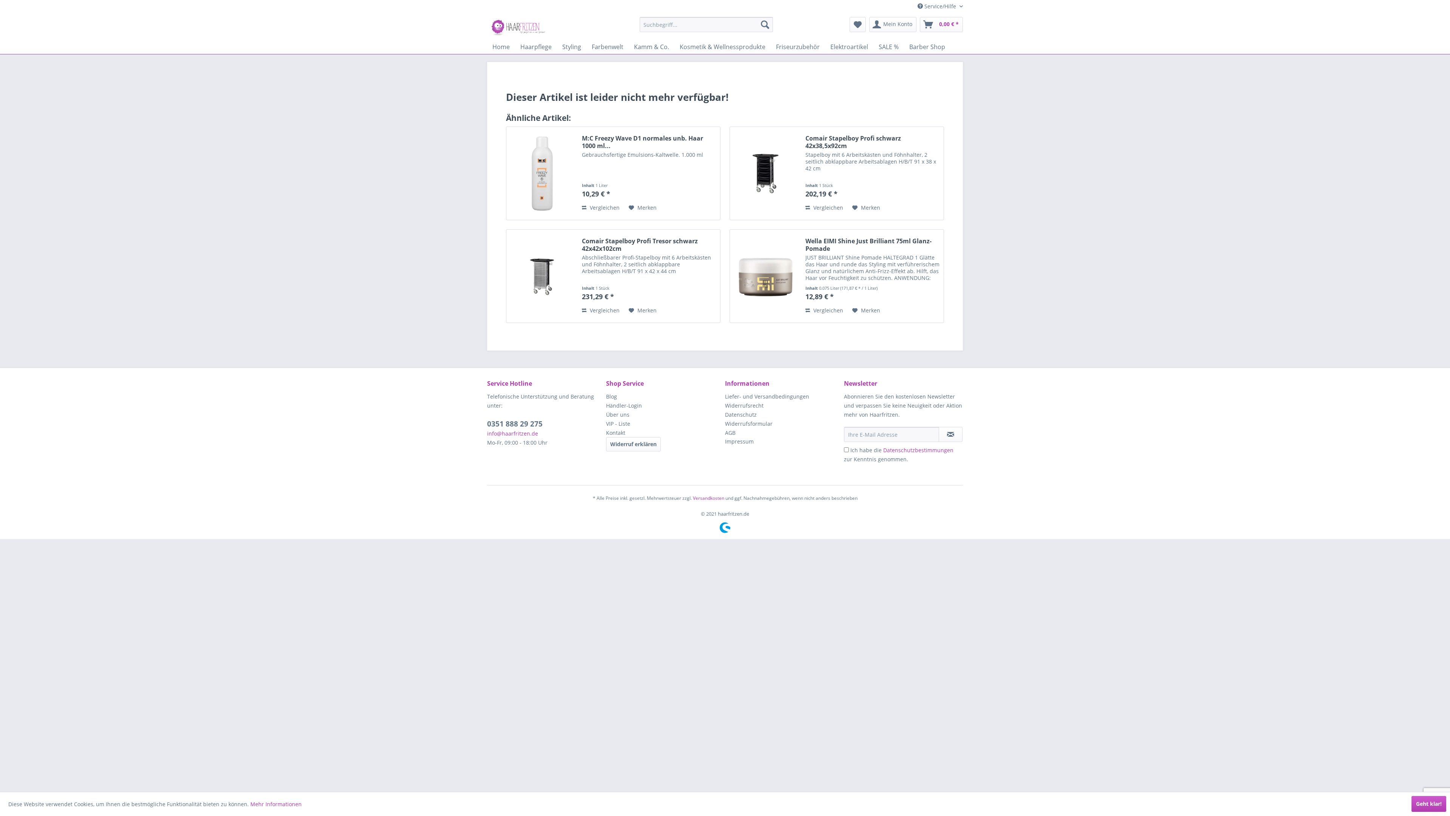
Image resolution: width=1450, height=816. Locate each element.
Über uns (617, 414)
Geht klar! (1429, 803)
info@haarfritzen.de (512, 433)
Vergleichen (604, 207)
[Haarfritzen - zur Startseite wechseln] (519, 26)
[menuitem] (706, 24)
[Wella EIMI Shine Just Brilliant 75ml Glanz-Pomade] (766, 276)
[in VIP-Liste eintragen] (951, 434)
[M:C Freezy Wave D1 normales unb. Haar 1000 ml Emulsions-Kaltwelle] (542, 173)
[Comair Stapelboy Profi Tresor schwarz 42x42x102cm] (542, 276)
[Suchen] (765, 24)
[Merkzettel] (858, 24)
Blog (611, 396)
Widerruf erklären (633, 444)
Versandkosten (708, 498)
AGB (730, 432)
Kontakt (615, 432)
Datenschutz (741, 414)
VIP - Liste (618, 423)
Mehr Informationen (276, 804)
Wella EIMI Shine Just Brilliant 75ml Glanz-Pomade (868, 244)
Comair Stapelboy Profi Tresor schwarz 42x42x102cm (640, 244)
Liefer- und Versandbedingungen (767, 396)
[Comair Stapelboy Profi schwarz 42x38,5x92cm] (766, 173)
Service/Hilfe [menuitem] (940, 6)
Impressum (739, 441)
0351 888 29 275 (515, 424)
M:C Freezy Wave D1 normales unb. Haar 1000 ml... (642, 142)
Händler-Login (624, 405)
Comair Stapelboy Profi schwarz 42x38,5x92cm (853, 142)
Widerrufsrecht (744, 405)
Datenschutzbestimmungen (918, 450)
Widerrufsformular (749, 423)
